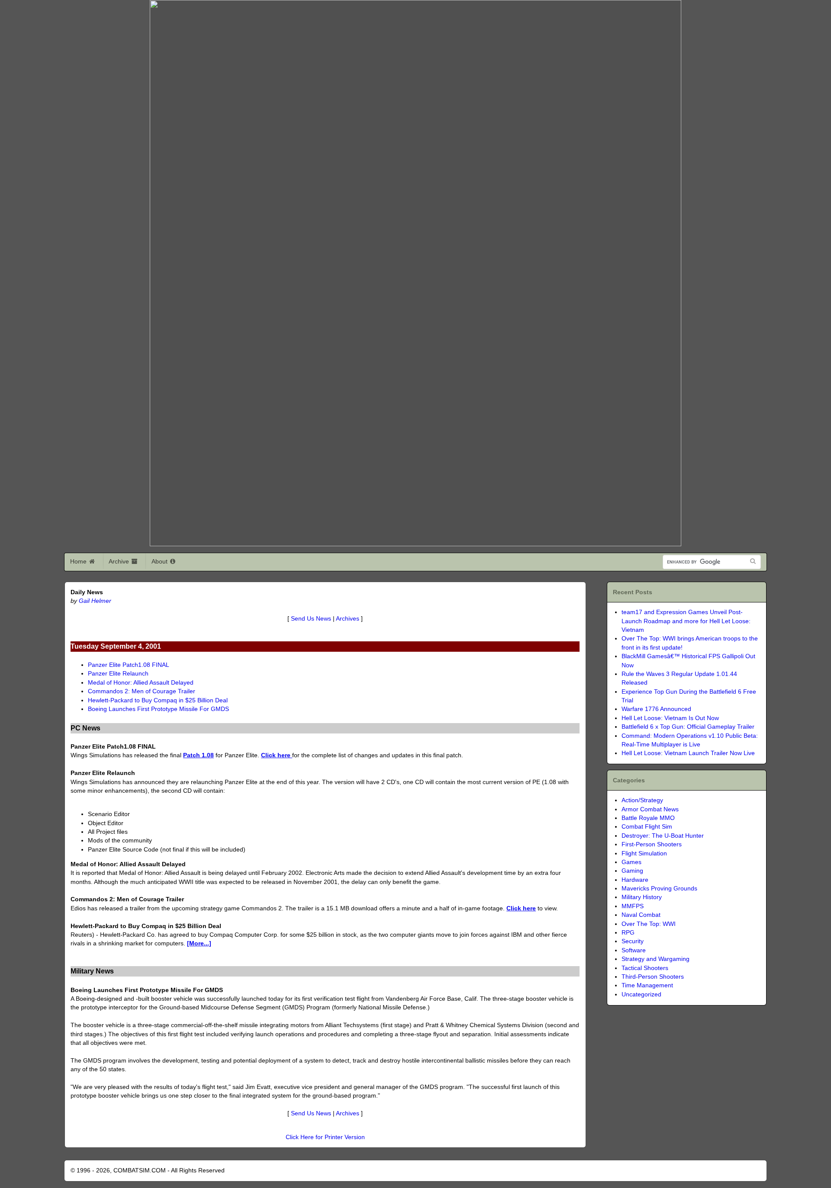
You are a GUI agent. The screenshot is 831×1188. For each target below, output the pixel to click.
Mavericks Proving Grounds (659, 888)
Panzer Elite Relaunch (118, 673)
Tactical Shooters (645, 968)
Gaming (632, 871)
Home (79, 561)
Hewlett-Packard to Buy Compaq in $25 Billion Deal (158, 700)
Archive (120, 561)
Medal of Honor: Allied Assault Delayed (140, 682)
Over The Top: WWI (649, 924)
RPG (628, 932)
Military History (642, 897)
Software (634, 950)
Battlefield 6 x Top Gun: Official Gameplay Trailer (688, 727)
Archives (347, 618)
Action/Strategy (642, 800)
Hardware (635, 880)
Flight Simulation (644, 853)
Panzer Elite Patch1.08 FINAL (128, 665)
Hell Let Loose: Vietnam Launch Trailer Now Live (688, 753)
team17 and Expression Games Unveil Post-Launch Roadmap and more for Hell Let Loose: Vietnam (686, 621)
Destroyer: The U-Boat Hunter (663, 836)
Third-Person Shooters (653, 976)
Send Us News (311, 618)
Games (631, 862)
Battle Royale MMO (648, 818)
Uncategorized (641, 994)
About (160, 561)
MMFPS (633, 906)
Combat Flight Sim (647, 826)
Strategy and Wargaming (655, 959)
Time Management (647, 985)
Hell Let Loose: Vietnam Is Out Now (670, 718)
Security (633, 941)
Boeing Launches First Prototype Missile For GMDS (158, 709)
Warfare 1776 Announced (656, 709)
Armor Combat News (650, 809)
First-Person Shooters (652, 844)
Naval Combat (641, 915)
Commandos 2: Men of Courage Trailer (141, 691)
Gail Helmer (95, 601)
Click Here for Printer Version (325, 1137)
